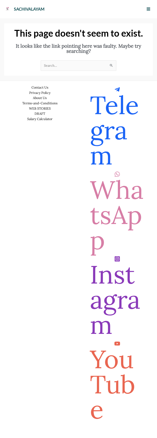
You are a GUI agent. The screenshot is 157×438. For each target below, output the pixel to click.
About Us (40, 98)
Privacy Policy (39, 93)
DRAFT (40, 113)
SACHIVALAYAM (29, 9)
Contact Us (39, 87)
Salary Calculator (40, 119)
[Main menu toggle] (148, 9)
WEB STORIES (40, 108)
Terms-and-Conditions (39, 103)
